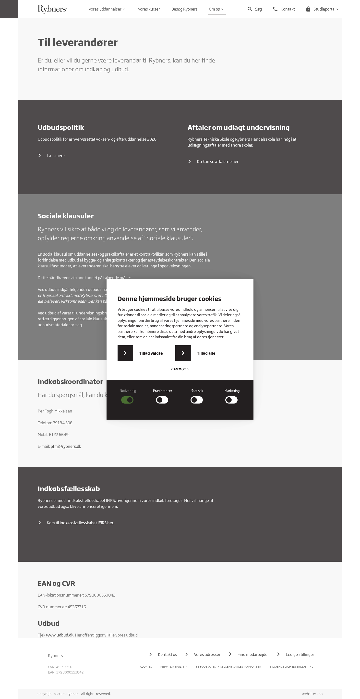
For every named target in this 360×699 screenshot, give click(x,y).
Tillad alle (206, 353)
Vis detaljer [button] (179, 369)
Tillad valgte (151, 353)
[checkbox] (128, 396)
